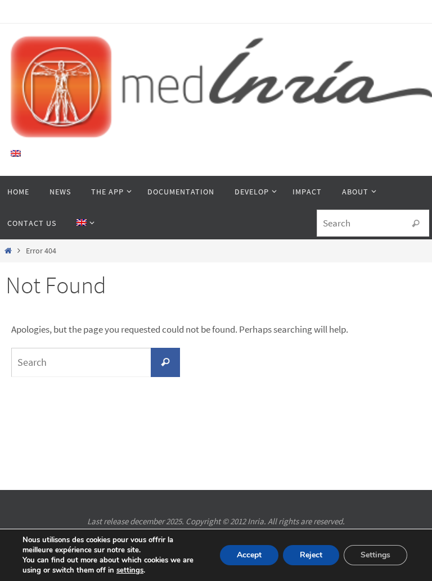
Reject (311, 555)
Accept (249, 555)
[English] (83, 223)
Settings (375, 555)
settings (129, 570)
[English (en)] (16, 153)
